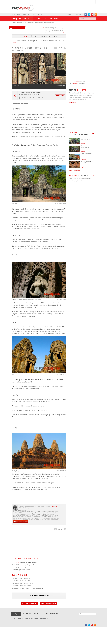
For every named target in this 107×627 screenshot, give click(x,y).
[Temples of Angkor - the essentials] (74, 164)
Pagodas (51, 40)
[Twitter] (89, 15)
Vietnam (37, 19)
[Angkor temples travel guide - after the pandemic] (74, 149)
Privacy (23, 625)
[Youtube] (92, 15)
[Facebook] (85, 15)
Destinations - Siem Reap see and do (22, 583)
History (45, 40)
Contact (69, 14)
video (83, 143)
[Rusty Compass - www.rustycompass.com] (21, 8)
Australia (54, 19)
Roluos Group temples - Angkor (21, 570)
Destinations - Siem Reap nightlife (21, 586)
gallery (84, 159)
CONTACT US (14, 625)
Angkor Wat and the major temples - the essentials (26, 565)
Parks (18, 40)
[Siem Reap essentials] (74, 157)
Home (13, 14)
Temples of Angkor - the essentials (87, 162)
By (16, 108)
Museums (23, 40)
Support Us (41, 14)
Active (63, 40)
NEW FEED (32, 625)
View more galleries (75, 170)
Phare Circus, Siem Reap (19, 567)
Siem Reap (76, 81)
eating (44, 36)
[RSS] (95, 15)
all (14, 40)
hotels (35, 36)
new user (45, 603)
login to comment (29, 603)
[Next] (65, 48)
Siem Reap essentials (86, 153)
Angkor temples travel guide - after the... (86, 147)
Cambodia (27, 19)
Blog (29, 14)
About (34, 14)
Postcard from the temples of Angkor (86, 139)
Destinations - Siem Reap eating (21, 578)
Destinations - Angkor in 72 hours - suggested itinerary (27, 588)
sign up (53, 603)
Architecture (38, 40)
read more (54, 506)
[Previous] (55, 48)
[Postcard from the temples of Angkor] (74, 141)
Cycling (57, 40)
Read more (73, 102)
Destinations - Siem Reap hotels (21, 581)
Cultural (30, 40)
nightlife (53, 36)
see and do (25, 36)
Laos (46, 19)
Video (18, 14)
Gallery (24, 14)
